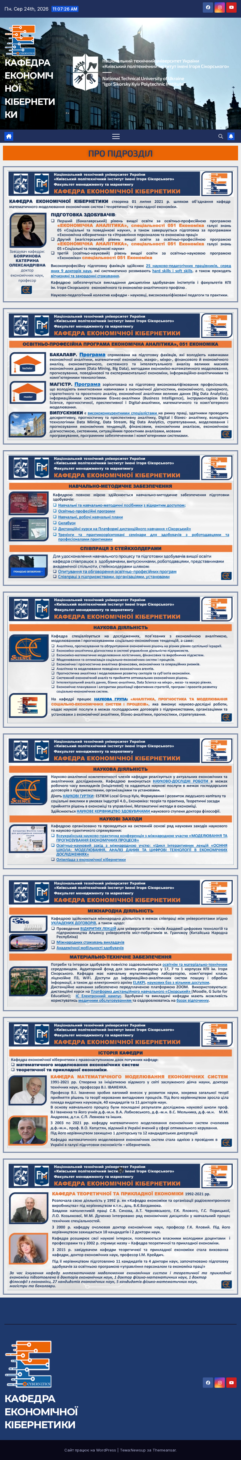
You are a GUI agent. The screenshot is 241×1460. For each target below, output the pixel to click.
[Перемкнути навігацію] (116, 136)
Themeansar (164, 1450)
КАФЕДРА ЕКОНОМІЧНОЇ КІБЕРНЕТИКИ (41, 1411)
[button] (220, 136)
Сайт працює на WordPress (90, 1450)
